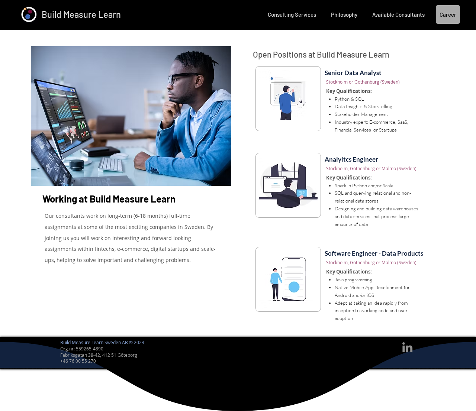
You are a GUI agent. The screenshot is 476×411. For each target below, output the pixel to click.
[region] (340, 106)
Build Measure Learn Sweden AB (94, 342)
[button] (292, 14)
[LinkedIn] (407, 347)
